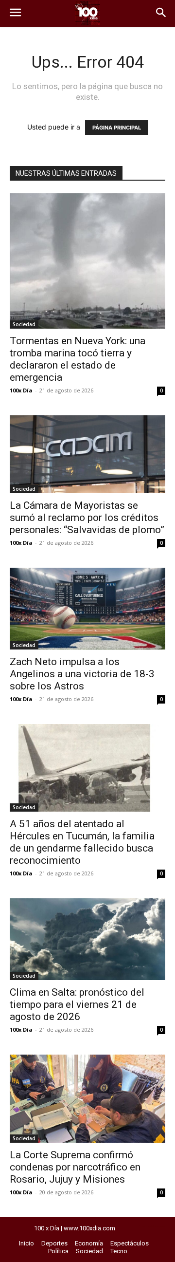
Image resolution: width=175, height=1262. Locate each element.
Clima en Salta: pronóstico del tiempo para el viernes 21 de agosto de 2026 (77, 1004)
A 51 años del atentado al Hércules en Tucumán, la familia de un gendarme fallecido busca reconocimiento (82, 842)
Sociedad (24, 324)
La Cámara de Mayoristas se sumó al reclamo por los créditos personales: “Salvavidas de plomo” (87, 518)
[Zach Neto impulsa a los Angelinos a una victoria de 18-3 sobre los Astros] (87, 609)
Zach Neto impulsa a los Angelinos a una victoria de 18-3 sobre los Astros (82, 674)
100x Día (21, 390)
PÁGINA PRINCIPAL (116, 127)
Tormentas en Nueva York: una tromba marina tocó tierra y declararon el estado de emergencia (77, 359)
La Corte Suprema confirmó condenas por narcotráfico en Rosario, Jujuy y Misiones (75, 1167)
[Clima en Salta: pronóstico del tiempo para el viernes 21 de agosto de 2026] (87, 939)
